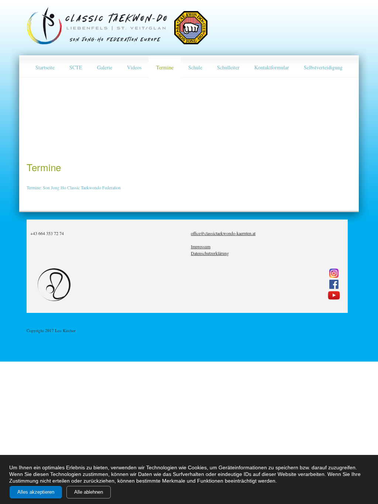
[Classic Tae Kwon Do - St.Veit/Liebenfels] (97, 25)
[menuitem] (45, 66)
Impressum (200, 246)
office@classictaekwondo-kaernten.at (223, 233)
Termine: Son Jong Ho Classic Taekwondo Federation (74, 187)
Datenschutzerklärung (210, 253)
